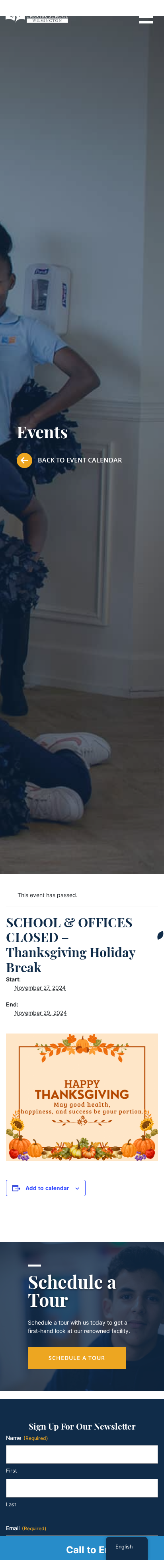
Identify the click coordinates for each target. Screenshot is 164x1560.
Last (11, 1504)
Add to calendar (47, 1188)
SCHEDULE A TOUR (77, 1358)
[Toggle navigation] (145, 15)
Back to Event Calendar (80, 460)
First (11, 1470)
